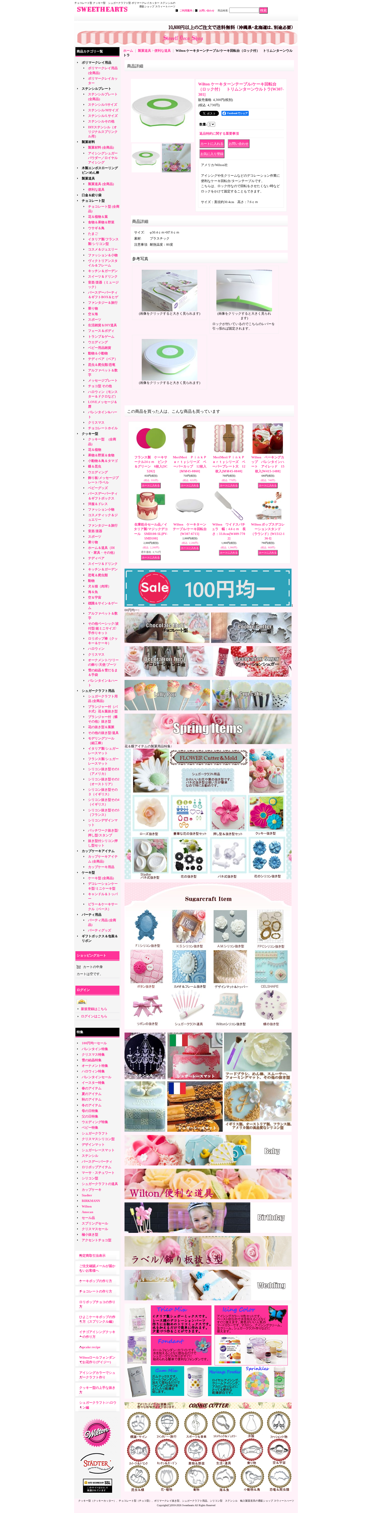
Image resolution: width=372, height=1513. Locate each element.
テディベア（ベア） (103, 359)
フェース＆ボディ (101, 331)
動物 (91, 581)
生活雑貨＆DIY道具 (102, 325)
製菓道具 (88, 178)
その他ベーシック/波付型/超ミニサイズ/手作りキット (103, 628)
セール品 (88, 1218)
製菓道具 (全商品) (101, 184)
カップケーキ (91, 1190)
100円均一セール (94, 1043)
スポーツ (94, 319)
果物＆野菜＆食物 (101, 455)
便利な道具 (96, 189)
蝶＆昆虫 (94, 466)
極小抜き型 (90, 1234)
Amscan (87, 1212)
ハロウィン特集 (93, 1071)
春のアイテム (91, 1088)
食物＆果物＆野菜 (101, 222)
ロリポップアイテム (96, 1167)
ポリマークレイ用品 (96, 62)
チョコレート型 (93, 201)
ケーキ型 (88, 872)
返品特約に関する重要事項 (219, 133)
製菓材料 (88, 142)
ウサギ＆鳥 (96, 228)
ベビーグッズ (98, 488)
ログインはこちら (94, 1016)
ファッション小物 (101, 509)
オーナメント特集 (95, 1066)
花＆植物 (94, 450)
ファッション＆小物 (103, 255)
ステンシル (90, 1156)
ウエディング (98, 342)
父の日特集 (90, 1116)
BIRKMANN (91, 1201)
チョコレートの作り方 (95, 1291)
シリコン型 (90, 1178)
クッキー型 (91, 434)
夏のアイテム (91, 1094)
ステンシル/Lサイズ (103, 116)
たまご (93, 234)
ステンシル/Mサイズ (103, 110)
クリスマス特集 (93, 1054)
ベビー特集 (90, 1127)
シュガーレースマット (98, 1150)
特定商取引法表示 (92, 1255)
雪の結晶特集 (91, 1060)
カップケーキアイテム (98, 851)
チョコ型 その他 (100, 386)
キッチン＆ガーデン (103, 271)
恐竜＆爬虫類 (98, 575)
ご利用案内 (186, 10)
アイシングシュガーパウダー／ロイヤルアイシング (103, 157)
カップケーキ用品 (101, 867)
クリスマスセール (95, 1229)
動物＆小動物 (98, 353)
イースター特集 (93, 1083)
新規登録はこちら (94, 1009)
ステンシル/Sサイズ (102, 104)
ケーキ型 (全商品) (101, 878)
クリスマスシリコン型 (98, 1139)
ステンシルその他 (101, 121)
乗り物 (93, 308)
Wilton (87, 1206)
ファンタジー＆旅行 (103, 302)
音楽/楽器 (95, 531)
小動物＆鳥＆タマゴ (103, 461)
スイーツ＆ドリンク (103, 276)
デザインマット (93, 1144)
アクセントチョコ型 (96, 1240)
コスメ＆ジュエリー (103, 249)
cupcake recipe (89, 1347)
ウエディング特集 (95, 1122)
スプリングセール (95, 1223)
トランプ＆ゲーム (101, 336)
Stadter (87, 1195)
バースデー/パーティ (97, 1161)
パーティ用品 (91, 914)
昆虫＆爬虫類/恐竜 (101, 365)
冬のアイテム (91, 1105)
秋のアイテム (91, 1099)
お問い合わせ (206, 10)
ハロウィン (96, 649)
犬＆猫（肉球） (99, 586)
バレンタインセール (96, 1077)
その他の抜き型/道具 (103, 733)
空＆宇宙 (94, 597)
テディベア (96, 558)
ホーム (128, 50)
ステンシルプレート (96, 89)
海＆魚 (93, 592)
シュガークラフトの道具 (100, 1184)
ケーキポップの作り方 (95, 1281)
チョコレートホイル (103, 428)
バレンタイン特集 (95, 1049)
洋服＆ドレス (98, 504)
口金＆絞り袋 (91, 195)
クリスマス (96, 422)
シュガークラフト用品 (98, 691)
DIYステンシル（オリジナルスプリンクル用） (103, 131)
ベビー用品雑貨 (99, 348)
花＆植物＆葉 (98, 217)
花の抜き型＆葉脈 (101, 727)
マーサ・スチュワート (98, 1173)
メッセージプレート (103, 380)
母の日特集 (90, 1111)
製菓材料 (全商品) (101, 147)
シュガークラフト (95, 1133)
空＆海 (93, 314)
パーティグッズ (99, 930)
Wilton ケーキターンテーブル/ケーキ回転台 (190, 529)
